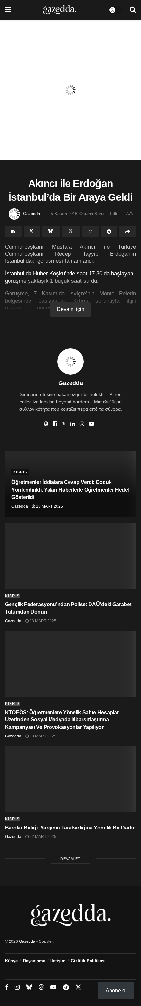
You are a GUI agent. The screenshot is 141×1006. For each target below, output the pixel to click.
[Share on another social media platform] (127, 231)
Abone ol (116, 990)
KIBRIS (20, 472)
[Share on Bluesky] (51, 231)
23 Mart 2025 (49, 506)
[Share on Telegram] (109, 231)
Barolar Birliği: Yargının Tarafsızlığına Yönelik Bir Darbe (70, 827)
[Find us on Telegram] (66, 987)
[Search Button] (133, 10)
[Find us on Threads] (41, 987)
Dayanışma (34, 961)
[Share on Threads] (71, 231)
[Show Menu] (8, 10)
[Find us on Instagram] (17, 987)
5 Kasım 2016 (64, 213)
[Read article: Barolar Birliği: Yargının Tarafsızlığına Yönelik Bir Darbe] (70, 779)
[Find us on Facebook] (6, 987)
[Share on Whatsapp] (90, 231)
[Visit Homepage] (59, 9)
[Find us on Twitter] (78, 987)
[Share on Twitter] (32, 231)
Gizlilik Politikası (88, 961)
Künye (11, 961)
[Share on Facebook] (13, 231)
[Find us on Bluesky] (29, 987)
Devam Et (70, 859)
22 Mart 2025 (42, 836)
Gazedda (31, 213)
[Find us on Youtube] (53, 987)
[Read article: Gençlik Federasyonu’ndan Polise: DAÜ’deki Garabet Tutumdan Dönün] (70, 556)
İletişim (58, 961)
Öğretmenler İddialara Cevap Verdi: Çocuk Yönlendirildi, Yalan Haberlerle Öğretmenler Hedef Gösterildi (70, 489)
